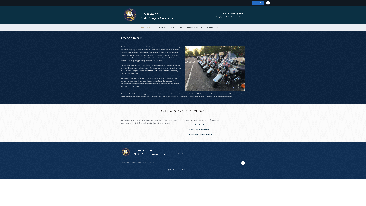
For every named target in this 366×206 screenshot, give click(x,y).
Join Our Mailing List (232, 13)
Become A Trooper (212, 150)
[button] (145, 27)
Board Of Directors (196, 150)
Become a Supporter (195, 27)
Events (183, 150)
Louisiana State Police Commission (200, 134)
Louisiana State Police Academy (158, 71)
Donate (258, 3)
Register (151, 162)
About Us (174, 150)
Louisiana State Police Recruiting (199, 125)
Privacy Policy (136, 162)
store (181, 27)
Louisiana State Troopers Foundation (183, 153)
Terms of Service (126, 162)
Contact (210, 27)
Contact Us (145, 162)
